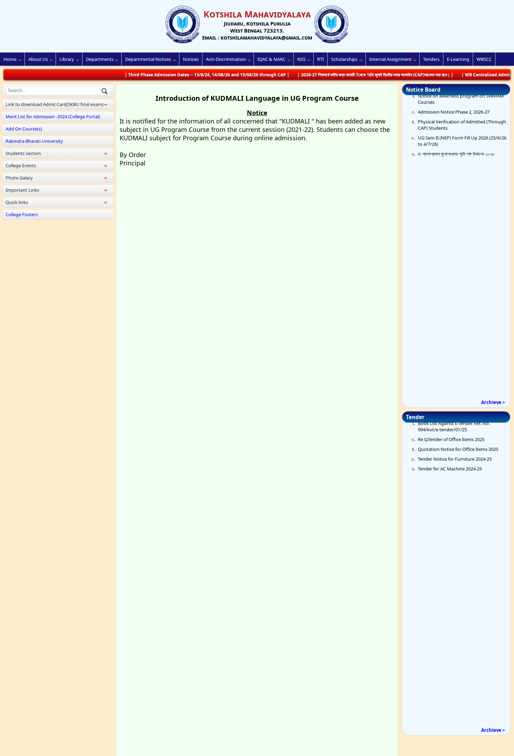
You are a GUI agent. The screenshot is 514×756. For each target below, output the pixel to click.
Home (9, 59)
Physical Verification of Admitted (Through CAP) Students (462, 115)
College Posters (22, 214)
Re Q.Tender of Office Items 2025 (451, 431)
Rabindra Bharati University (34, 141)
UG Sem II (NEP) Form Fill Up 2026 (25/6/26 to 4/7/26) (462, 132)
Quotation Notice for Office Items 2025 (458, 440)
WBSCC (484, 59)
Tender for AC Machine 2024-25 (450, 460)
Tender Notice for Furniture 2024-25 (455, 450)
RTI (320, 59)
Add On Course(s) (24, 129)
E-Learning (458, 59)
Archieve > (493, 402)
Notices (191, 59)
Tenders (431, 59)
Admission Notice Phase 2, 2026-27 (454, 103)
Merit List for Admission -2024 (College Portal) (53, 116)
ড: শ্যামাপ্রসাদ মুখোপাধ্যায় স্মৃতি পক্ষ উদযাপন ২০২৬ (456, 145)
